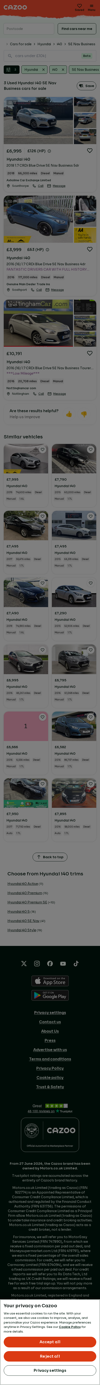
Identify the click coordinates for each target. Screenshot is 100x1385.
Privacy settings (50, 1370)
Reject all (50, 1356)
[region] (50, 1342)
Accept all (50, 1342)
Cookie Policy (70, 1327)
